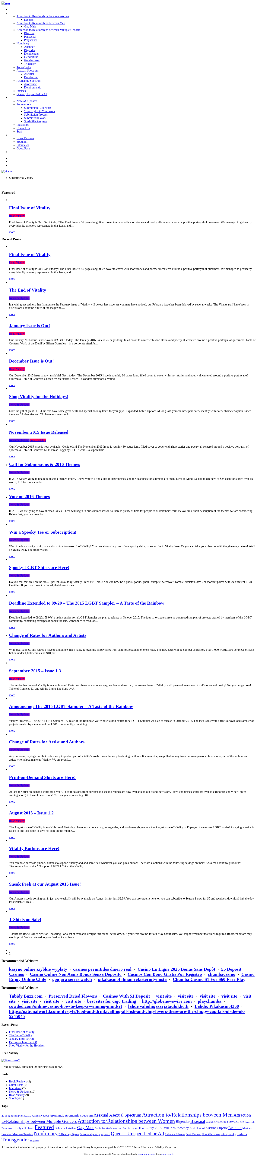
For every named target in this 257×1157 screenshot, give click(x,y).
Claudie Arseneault (217, 1121)
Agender (27, 1116)
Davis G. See (236, 1121)
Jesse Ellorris (140, 1128)
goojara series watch (72, 979)
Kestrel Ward (197, 1128)
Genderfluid (100, 1128)
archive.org (167, 1153)
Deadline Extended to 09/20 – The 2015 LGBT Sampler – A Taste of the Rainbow (86, 603)
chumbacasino (221, 974)
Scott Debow (193, 1134)
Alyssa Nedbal (40, 1115)
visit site (164, 996)
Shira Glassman (210, 1134)
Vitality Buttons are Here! (34, 848)
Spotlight (14, 1098)
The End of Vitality (27, 290)
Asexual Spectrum (125, 1115)
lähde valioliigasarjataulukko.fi (158, 1006)
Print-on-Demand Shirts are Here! (42, 777)
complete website (147, 1153)
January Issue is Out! (29, 325)
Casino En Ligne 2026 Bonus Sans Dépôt (176, 969)
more (12, 232)
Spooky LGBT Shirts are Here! (39, 567)
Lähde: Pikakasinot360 (217, 1006)
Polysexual (105, 1134)
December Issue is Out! (31, 361)
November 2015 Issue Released (38, 432)
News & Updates (19, 298)
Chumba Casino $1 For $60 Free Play (209, 979)
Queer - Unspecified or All (137, 1133)
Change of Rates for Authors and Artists (47, 635)
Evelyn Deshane (24, 1128)
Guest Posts (16, 1084)
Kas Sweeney (179, 1128)
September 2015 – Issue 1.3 (35, 670)
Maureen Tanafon (22, 1134)
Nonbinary (46, 1133)
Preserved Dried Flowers (73, 996)
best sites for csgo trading (111, 1001)
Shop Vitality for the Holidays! (38, 396)
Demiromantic (8, 1128)
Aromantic (57, 1115)
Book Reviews (18, 1081)
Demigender (250, 1122)
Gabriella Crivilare (65, 1128)
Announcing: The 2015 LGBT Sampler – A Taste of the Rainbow (71, 706)
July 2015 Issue (159, 1128)
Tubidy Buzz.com (26, 996)
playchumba (209, 1001)
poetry (96, 1134)
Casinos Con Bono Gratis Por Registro (165, 974)
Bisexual (197, 1121)
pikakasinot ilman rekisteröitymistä (132, 979)
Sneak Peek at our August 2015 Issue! (45, 884)
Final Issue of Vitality (29, 207)
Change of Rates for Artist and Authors (46, 741)
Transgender (15, 1139)
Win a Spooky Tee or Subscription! (42, 532)
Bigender (183, 1121)
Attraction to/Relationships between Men (187, 1115)
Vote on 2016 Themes (29, 496)
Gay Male (85, 1127)
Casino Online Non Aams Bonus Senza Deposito (76, 974)
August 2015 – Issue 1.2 (31, 812)
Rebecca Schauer (175, 1134)
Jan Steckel (125, 1128)
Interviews (15, 1088)
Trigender (34, 1141)
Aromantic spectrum (79, 1115)
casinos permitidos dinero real (102, 969)
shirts (224, 1134)
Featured (44, 1127)
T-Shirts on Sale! (25, 919)
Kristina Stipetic (216, 1128)
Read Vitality (17, 215)
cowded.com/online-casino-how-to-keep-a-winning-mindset (65, 1006)
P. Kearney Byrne (69, 1134)
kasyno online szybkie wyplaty (38, 969)
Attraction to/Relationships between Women (126, 1121)
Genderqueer (112, 1128)
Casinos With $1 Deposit (126, 996)
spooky (231, 1134)
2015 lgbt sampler (12, 1115)
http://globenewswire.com (167, 1001)
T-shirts (242, 1134)
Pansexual (86, 1134)
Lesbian (235, 1127)
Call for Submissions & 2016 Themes (44, 464)
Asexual (101, 1114)
